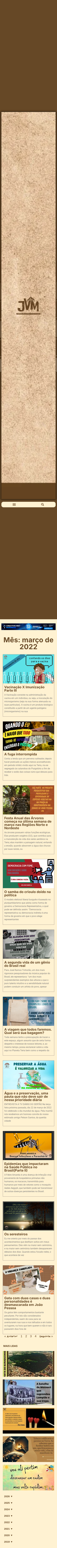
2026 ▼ (8, 1496)
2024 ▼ (8, 1509)
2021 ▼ (8, 1528)
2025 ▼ (8, 1502)
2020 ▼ (8, 1535)
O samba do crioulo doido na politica (27, 893)
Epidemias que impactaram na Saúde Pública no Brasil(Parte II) (26, 1167)
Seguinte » (46, 1336)
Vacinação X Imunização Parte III (24, 688)
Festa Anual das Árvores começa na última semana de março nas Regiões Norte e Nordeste (27, 823)
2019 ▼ (8, 1541)
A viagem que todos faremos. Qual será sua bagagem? (28, 1031)
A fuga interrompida (20, 754)
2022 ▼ (8, 1522)
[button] (14, 504)
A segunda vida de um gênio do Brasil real (27, 964)
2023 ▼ (8, 1515)
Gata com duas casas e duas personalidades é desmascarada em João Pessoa (27, 1303)
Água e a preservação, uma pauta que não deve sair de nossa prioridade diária (26, 1096)
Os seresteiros (16, 1234)
